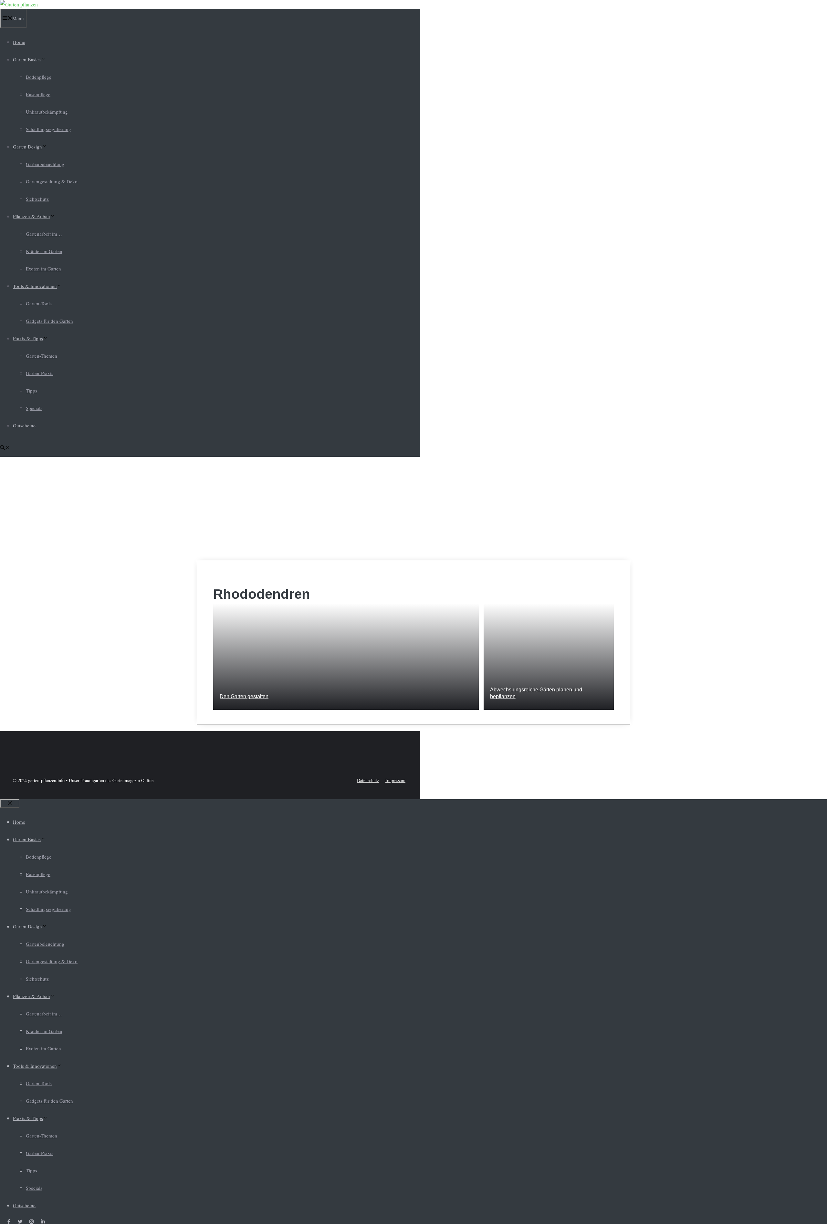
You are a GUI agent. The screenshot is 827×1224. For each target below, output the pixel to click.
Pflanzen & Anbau (31, 216)
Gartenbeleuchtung (45, 164)
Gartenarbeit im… (44, 233)
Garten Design (27, 146)
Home (19, 42)
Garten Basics (27, 59)
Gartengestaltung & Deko (52, 181)
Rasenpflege (38, 94)
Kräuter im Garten (44, 251)
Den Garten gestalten (244, 696)
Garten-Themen (41, 355)
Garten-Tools (39, 303)
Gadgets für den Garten (49, 321)
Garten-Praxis (39, 373)
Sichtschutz (37, 199)
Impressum (395, 780)
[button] (5, 448)
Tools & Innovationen (35, 286)
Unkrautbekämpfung (47, 111)
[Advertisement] (413, 508)
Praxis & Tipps (28, 338)
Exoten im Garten (43, 268)
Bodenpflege (38, 77)
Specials (34, 408)
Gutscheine (24, 425)
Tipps (31, 390)
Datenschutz (368, 780)
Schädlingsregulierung (48, 129)
